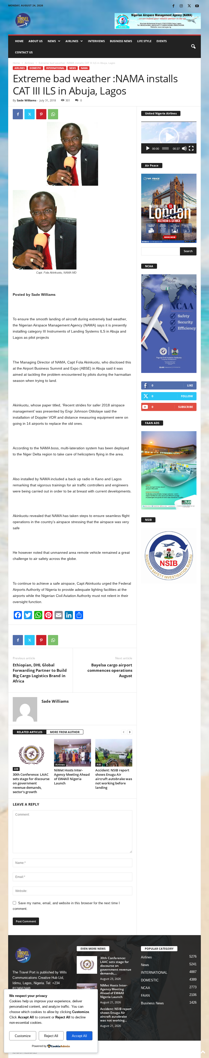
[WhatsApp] (53, 114)
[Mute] (184, 148)
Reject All (51, 1036)
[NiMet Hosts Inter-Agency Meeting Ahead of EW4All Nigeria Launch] (72, 753)
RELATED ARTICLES (29, 732)
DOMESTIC (35, 68)
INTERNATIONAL (55, 68)
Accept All (79, 1036)
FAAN (145, 995)
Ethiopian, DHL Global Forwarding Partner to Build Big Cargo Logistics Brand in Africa (40, 673)
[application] (169, 138)
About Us (36, 41)
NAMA (84, 68)
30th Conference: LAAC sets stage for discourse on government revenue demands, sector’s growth (31, 783)
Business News (121, 41)
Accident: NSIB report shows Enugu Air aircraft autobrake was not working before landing (113, 779)
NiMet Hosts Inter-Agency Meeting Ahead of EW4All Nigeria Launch (72, 776)
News (52, 41)
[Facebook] (173, 6)
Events (161, 41)
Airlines (72, 41)
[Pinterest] (41, 114)
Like (190, 385)
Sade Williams (26, 100)
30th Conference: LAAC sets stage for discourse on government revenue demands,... (115, 965)
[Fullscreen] (191, 148)
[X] (189, 6)
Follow (187, 396)
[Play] (147, 148)
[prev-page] (123, 732)
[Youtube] (197, 6)
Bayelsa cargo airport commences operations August (109, 670)
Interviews (96, 41)
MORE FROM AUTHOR (65, 732)
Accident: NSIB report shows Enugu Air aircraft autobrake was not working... (116, 1014)
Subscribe (185, 407)
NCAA (145, 988)
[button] (193, 46)
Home (19, 41)
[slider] (165, 148)
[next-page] (129, 732)
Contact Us (24, 52)
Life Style (144, 41)
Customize (23, 1036)
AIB (16, 769)
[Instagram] (181, 6)
